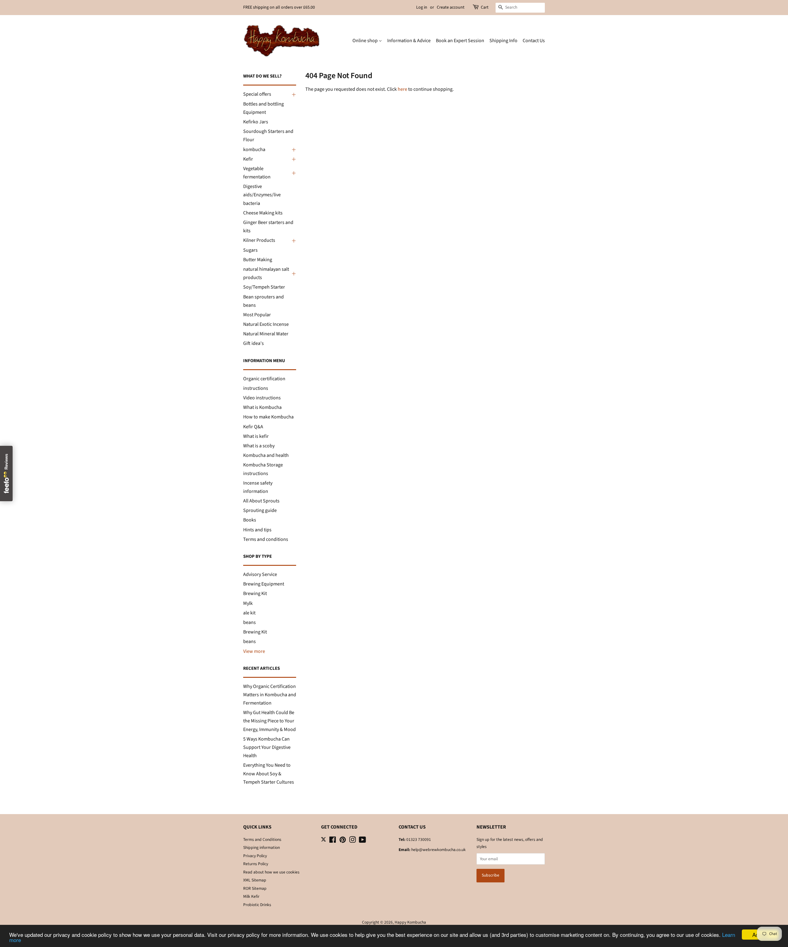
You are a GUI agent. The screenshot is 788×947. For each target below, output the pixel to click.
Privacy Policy (255, 856)
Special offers (257, 94)
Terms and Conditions (262, 839)
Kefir (248, 159)
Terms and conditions (265, 539)
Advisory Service (260, 574)
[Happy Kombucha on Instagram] (352, 841)
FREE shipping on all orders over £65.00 (279, 7)
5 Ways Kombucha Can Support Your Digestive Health (267, 747)
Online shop (365, 40)
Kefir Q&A (253, 426)
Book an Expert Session (460, 40)
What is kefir (256, 436)
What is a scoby (259, 445)
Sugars (250, 250)
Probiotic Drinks (257, 905)
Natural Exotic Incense (266, 324)
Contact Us (534, 40)
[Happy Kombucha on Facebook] (332, 841)
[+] (293, 94)
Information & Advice (409, 40)
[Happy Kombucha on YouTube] (362, 841)
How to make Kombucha (268, 417)
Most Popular (257, 314)
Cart (484, 7)
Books (249, 520)
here (402, 89)
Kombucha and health (266, 455)
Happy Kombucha (410, 922)
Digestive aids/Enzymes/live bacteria (262, 194)
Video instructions (262, 397)
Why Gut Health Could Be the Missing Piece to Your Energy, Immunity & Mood (269, 721)
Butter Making (257, 259)
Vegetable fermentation (257, 172)
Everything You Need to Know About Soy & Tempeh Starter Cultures (268, 773)
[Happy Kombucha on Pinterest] (342, 841)
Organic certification (264, 378)
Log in (421, 7)
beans (249, 622)
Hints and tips (257, 529)
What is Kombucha (262, 407)
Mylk (248, 603)
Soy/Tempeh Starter (264, 287)
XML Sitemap (254, 880)
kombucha (254, 149)
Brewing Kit (255, 593)
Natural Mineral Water (265, 333)
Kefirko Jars (255, 121)
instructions (255, 388)
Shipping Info (503, 40)
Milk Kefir (251, 896)
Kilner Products (259, 240)
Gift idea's (253, 343)
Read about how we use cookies (271, 872)
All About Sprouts (261, 500)
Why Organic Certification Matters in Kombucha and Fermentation (269, 694)
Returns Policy (255, 864)
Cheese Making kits (263, 213)
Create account (450, 7)
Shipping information (261, 847)
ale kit (249, 612)
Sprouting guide (260, 510)
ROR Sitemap (255, 888)
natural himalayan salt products (266, 273)
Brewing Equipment (263, 584)
